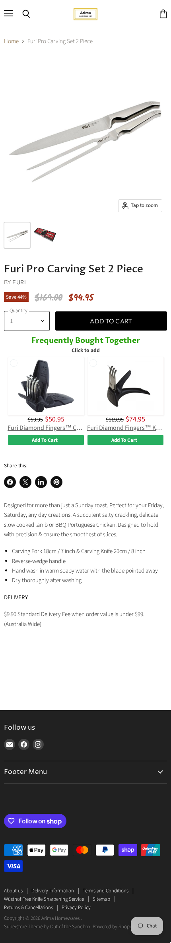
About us (13, 890)
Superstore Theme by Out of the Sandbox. (47, 926)
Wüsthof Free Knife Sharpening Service (44, 899)
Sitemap (101, 899)
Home (11, 41)
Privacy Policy (76, 907)
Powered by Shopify (113, 926)
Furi (19, 282)
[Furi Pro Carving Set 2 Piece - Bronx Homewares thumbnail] (17, 235)
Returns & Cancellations (28, 907)
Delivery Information (52, 890)
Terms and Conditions (105, 890)
